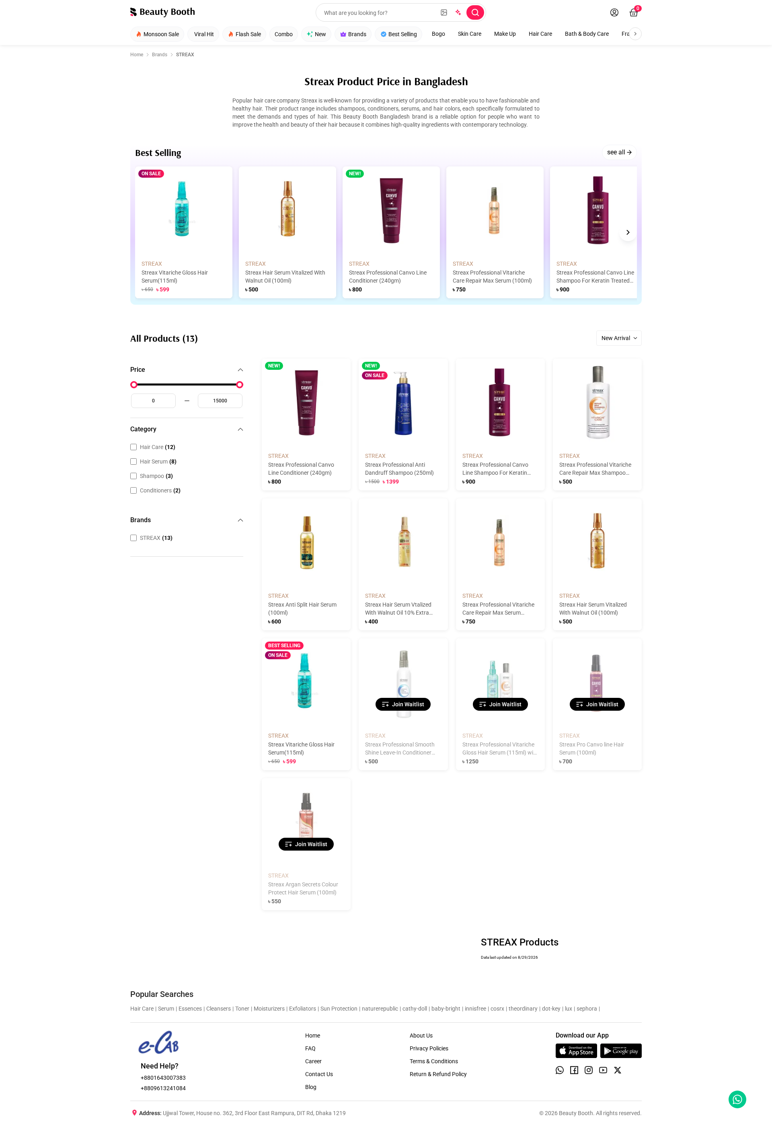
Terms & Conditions (434, 1061)
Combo (284, 34)
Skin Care (469, 34)
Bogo (438, 34)
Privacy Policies (429, 1048)
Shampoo (156, 476)
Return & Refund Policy (438, 1074)
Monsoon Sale (161, 34)
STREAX (156, 538)
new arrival (616, 338)
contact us (319, 1074)
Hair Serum (158, 461)
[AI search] (457, 12)
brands (159, 54)
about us (421, 1035)
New (320, 34)
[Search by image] (443, 12)
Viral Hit (204, 34)
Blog (310, 1087)
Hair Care (540, 34)
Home (136, 54)
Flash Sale (248, 34)
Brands (357, 34)
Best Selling (402, 34)
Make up (505, 34)
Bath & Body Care (587, 34)
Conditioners (160, 490)
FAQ (310, 1048)
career (313, 1061)
